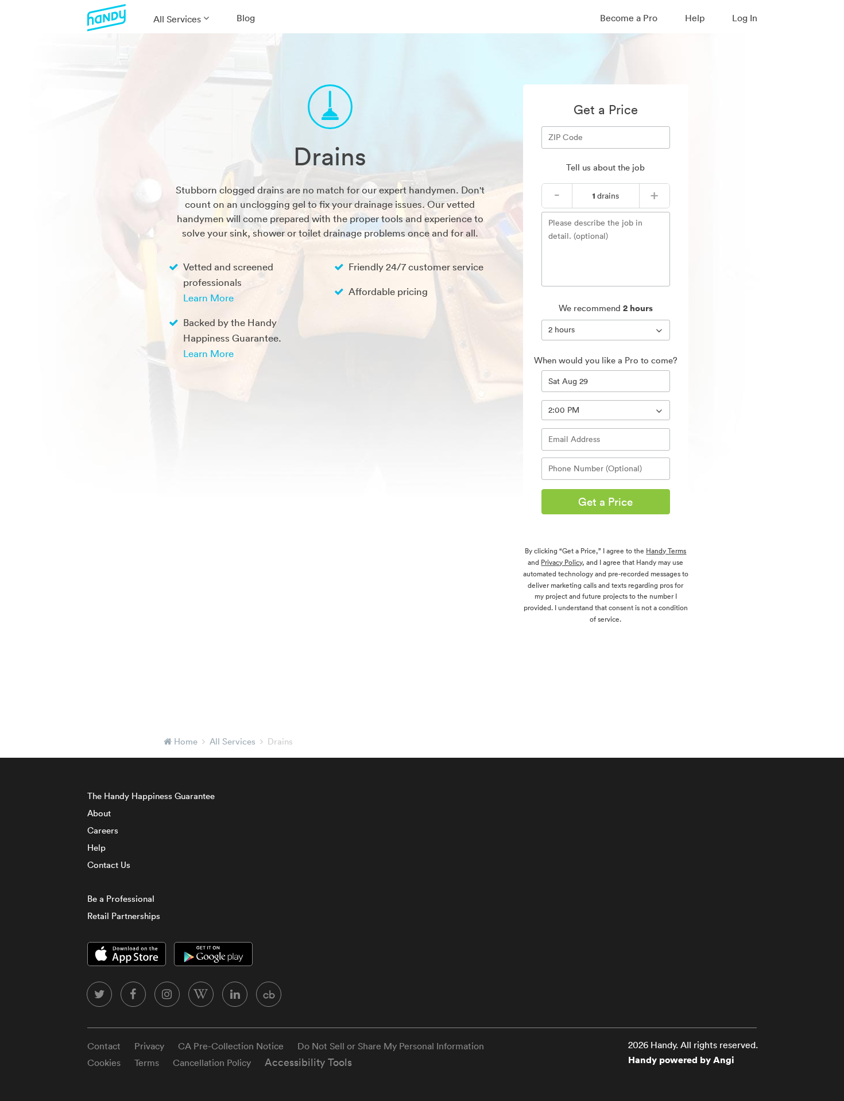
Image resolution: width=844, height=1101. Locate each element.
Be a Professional (120, 898)
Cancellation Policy (212, 1062)
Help (694, 18)
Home (186, 741)
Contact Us (108, 864)
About (99, 813)
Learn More (208, 298)
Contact (104, 1046)
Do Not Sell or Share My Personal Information (390, 1046)
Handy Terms (666, 551)
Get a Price (605, 502)
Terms (146, 1062)
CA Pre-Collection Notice (231, 1046)
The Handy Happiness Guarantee (151, 795)
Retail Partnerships (123, 915)
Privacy (149, 1046)
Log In (744, 18)
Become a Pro (628, 18)
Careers (102, 830)
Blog (246, 18)
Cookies (104, 1062)
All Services (177, 19)
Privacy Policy (561, 562)
